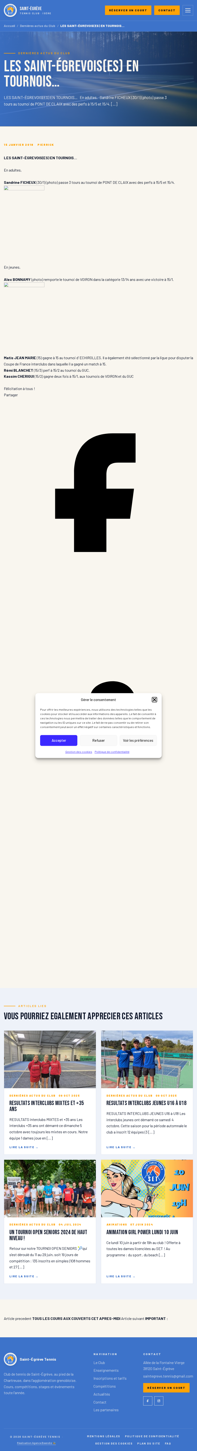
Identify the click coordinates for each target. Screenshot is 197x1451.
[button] (154, 699)
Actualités (101, 1394)
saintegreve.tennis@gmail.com (168, 1376)
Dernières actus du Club (37, 26)
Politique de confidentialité (112, 751)
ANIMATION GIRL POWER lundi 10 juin (142, 1232)
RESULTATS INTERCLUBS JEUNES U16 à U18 (146, 1103)
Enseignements (106, 1370)
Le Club (99, 1362)
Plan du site (148, 1443)
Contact (167, 10)
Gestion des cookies (78, 751)
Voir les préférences (138, 740)
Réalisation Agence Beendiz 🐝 (36, 1442)
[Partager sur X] (98, 969)
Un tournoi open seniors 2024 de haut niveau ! (48, 1235)
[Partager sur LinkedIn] (98, 777)
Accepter (59, 740)
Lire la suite (24, 1147)
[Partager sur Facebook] (98, 586)
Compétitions (104, 1386)
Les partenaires (106, 1409)
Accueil (9, 26)
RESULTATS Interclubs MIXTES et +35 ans (46, 1106)
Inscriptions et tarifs (110, 1378)
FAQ (168, 1443)
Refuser (98, 740)
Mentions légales (103, 1436)
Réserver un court (128, 10)
